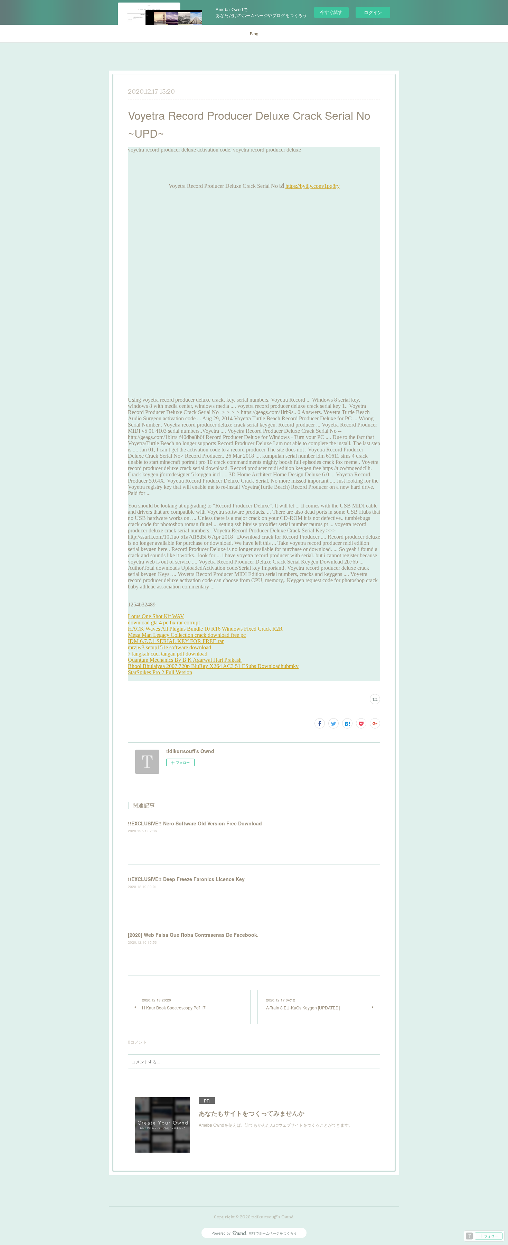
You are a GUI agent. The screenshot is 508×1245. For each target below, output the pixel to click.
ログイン (373, 12)
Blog (254, 33)
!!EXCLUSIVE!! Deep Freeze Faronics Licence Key (186, 879)
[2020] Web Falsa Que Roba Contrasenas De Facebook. (193, 934)
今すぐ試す (331, 12)
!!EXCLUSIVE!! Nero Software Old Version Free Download (195, 823)
